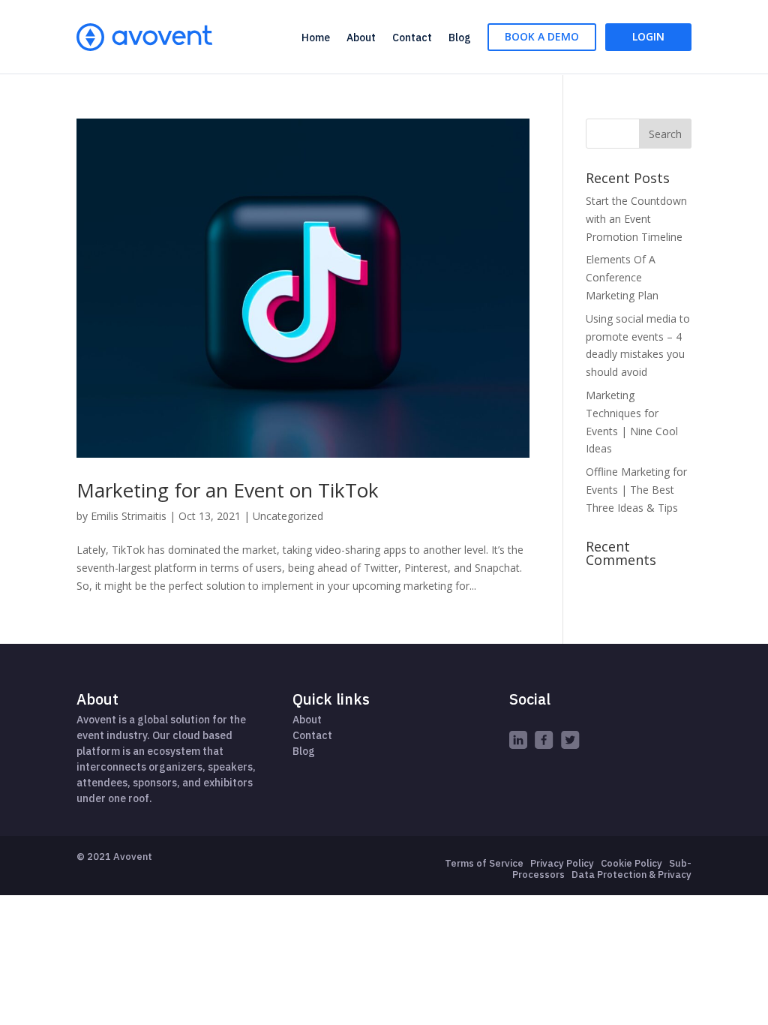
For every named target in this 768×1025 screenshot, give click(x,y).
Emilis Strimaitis (128, 516)
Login (648, 36)
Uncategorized (288, 516)
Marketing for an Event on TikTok (227, 489)
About (361, 37)
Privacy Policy (562, 863)
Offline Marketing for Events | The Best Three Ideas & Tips (636, 489)
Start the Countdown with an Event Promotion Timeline (636, 219)
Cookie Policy (631, 863)
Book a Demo (542, 36)
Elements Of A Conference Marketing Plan (622, 277)
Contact (412, 37)
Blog (459, 37)
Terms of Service (484, 863)
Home (316, 37)
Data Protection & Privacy (632, 874)
